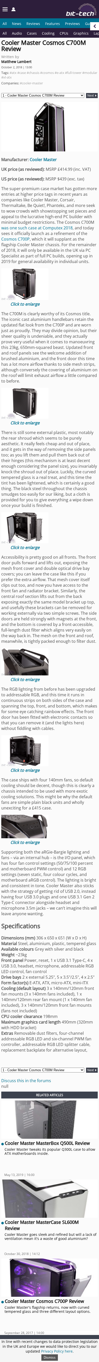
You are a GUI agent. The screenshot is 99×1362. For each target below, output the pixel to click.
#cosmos (47, 72)
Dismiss (50, 1357)
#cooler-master (31, 83)
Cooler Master (43, 159)
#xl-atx (6, 77)
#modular (89, 72)
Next (90, 95)
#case (21, 72)
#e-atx (59, 72)
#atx (13, 72)
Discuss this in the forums (26, 1080)
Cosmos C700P (15, 239)
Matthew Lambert (16, 61)
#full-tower (73, 72)
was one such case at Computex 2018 (37, 228)
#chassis (33, 72)
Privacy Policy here (57, 1351)
